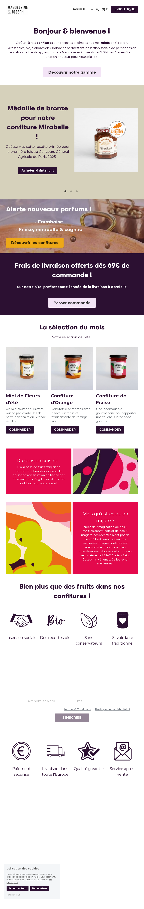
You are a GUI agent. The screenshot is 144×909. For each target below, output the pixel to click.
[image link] (17, 9)
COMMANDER (20, 429)
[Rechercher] (97, 9)
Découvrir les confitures (34, 242)
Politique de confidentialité (112, 709)
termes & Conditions (77, 709)
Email (80, 701)
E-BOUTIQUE (125, 9)
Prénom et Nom (41, 701)
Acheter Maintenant (38, 170)
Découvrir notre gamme (72, 72)
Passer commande (72, 303)
